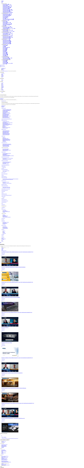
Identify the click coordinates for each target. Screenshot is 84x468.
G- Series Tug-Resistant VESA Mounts (7, 63)
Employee (3, 447)
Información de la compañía (6, 222)
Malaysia (2, 86)
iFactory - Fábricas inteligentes (5, 457)
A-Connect (3, 239)
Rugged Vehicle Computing (4, 184)
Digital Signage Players (5, 8)
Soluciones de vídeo (3, 196)
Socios (2, 203)
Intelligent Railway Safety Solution (6, 187)
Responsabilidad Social (4, 446)
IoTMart (2, 238)
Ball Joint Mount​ (4, 62)
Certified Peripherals (3, 166)
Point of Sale (4, 182)
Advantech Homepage (2, 66)
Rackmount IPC (4, 141)
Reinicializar (3, 250)
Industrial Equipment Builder (4, 177)
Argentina (3, 75)
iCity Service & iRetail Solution (6, 32)
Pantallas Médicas (5, 154)
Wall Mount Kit (4, 60)
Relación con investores (4, 225)
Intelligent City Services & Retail (5, 160)
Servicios (2, 198)
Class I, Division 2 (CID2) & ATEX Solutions (7, 122)
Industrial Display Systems (5, 115)
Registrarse (3, 105)
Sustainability (3, 234)
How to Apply (4, 233)
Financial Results (4, 226)
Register (1, 98)
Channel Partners (3, 204)
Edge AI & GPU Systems (5, 138)
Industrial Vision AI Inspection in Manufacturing (8, 179)
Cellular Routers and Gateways (6, 42)
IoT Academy (4, 215)
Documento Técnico (4, 450)
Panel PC (4, 18)
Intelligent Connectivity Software (6, 43)
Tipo (2, 2)
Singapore (3, 87)
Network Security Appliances (6, 36)
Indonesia (3, 84)
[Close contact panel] (0, 434)
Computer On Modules (5, 4)
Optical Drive (4, 52)
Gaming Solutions (3, 191)
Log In (3, 98)
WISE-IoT (4, 207)
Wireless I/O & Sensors (5, 20)
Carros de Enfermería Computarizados (7, 27)
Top (1, 466)
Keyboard (4, 50)
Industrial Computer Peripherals (6, 22)
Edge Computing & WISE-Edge (4, 169)
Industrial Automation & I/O (4, 120)
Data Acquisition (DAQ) (5, 123)
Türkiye (2, 89)
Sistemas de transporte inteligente (5, 461)
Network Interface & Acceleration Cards (7, 37)
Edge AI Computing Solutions (6, 170)
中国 (2, 83)
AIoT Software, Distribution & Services (7, 109)
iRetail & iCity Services (4, 459)
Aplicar (5, 250)
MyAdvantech (3, 68)
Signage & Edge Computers (6, 34)
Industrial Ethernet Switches (6, 39)
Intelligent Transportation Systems (6, 24)
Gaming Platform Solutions (6, 10)
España (2, 80)
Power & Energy (5, 16)
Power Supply (4, 53)
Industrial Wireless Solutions (6, 11)
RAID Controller (5, 54)
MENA (2, 92)
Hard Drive (4, 49)
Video (2, 451)
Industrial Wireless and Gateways (6, 41)
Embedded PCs (4, 5)
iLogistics (2, 192)
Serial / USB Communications (6, 134)
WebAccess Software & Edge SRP (6, 13)
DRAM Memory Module (5, 47)
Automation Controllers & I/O (6, 15)
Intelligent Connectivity (4, 129)
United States (3, 73)
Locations (4, 232)
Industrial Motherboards (5, 6)
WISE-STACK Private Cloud (6, 38)
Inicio (2, 240)
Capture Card (4, 45)
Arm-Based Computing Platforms (6, 7)
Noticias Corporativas (4, 445)
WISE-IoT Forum (5, 216)
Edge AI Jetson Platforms (5, 58)
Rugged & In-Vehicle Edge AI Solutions (7, 30)
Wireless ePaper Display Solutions (6, 117)
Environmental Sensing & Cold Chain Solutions (8, 31)
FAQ (2, 453)
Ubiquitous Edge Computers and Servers (7, 183)
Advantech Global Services (4, 199)
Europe (2, 79)
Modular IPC (4, 21)
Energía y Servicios (3, 172)
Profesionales (3, 229)
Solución (2, 248)
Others (2, 249)
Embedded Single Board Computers (6, 113)
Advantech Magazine (5, 223)
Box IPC (4, 25)
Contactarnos (3, 442)
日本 (2, 85)
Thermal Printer (4, 56)
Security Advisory (3, 218)
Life (3, 231)
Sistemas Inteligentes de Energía (6, 26)
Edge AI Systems (4, 171)
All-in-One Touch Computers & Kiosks (7, 33)
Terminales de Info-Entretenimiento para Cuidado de (8, 28)
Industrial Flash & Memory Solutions (7, 9)
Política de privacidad (4, 464)
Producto (2, 1)
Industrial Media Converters (6, 40)
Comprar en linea (4, 441)
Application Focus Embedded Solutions (7, 12)
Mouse (3, 51)
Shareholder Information (5, 228)
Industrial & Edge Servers (4, 176)
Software (4, 55)
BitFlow (4, 197)
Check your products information (6, 211)
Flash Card (4, 48)
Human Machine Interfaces (6, 14)
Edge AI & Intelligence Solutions (6, 112)
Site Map (2, 463)
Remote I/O (4, 17)
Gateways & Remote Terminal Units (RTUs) (7, 19)
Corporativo (3, 219)
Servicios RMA (4, 210)
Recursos (4, 214)
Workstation (4, 61)
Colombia (3, 76)
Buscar (2, 69)
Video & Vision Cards (5, 57)
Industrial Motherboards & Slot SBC (7, 23)
